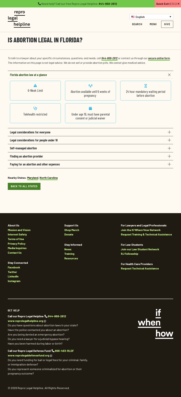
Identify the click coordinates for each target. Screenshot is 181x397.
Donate (68, 234)
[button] (151, 16)
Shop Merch (71, 230)
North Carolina (49, 177)
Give (167, 24)
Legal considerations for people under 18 (34, 140)
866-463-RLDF (64, 350)
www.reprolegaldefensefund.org (28, 355)
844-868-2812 (108, 3)
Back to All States (24, 186)
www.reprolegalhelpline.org (25, 320)
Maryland (32, 177)
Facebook (14, 267)
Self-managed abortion (23, 148)
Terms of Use (16, 239)
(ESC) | (166, 3)
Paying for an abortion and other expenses (35, 164)
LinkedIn (13, 276)
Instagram (14, 281)
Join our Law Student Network (140, 249)
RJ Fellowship (129, 253)
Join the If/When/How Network (141, 230)
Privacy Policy (16, 243)
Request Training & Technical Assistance (146, 234)
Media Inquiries (17, 248)
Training (69, 253)
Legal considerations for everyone (30, 132)
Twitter (12, 272)
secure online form (159, 58)
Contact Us (15, 252)
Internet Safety (17, 234)
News (67, 249)
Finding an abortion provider (26, 156)
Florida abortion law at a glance (28, 75)
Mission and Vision (19, 230)
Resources (71, 258)
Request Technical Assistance (140, 268)
